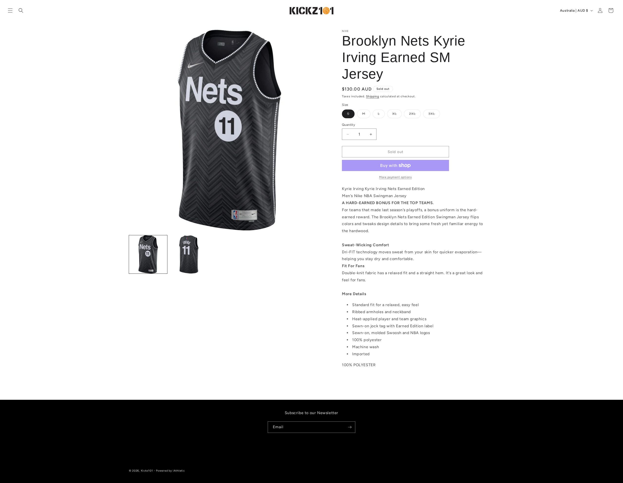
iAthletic (179, 470)
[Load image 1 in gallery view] (148, 254)
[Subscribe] (349, 427)
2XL (415, 114)
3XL (434, 114)
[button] (10, 10)
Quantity (348, 125)
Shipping (372, 96)
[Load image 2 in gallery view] (189, 254)
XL (397, 114)
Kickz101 (147, 470)
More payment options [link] (395, 177)
